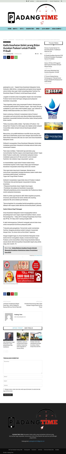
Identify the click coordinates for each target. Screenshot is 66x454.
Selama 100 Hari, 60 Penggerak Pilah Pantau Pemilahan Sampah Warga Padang (52, 64)
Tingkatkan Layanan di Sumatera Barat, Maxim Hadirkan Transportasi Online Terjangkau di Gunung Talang (22, 345)
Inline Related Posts (38, 255)
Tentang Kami (27, 449)
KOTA (22, 28)
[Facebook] (4, 57)
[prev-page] (4, 351)
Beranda (5, 39)
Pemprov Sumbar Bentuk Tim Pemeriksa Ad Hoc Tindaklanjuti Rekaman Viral (52, 49)
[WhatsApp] (16, 57)
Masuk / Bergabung (54, 1)
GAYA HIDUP (46, 28)
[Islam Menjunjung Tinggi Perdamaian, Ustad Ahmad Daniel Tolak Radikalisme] (9, 336)
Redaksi (57, 449)
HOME (9, 28)
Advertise (40, 449)
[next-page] (7, 351)
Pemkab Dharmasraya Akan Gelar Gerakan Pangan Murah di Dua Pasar (33, 305)
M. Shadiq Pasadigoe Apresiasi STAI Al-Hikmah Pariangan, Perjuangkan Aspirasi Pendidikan (53, 57)
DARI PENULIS (28, 328)
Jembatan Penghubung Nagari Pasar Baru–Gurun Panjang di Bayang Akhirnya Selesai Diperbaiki (12, 305)
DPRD (37, 28)
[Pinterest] (12, 57)
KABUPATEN (30, 28)
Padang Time (10, 53)
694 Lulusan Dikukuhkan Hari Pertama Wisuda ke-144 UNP (51, 71)
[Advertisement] (33, 34)
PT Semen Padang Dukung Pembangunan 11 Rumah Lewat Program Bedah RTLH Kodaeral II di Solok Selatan (53, 79)
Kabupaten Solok (20, 39)
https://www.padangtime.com (20, 316)
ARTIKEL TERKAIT (18, 328)
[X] (8, 57)
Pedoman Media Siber (49, 449)
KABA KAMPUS (56, 28)
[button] (61, 1)
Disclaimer (34, 449)
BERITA (15, 28)
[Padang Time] (33, 14)
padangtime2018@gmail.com (36, 441)
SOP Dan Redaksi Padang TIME (15, 449)
